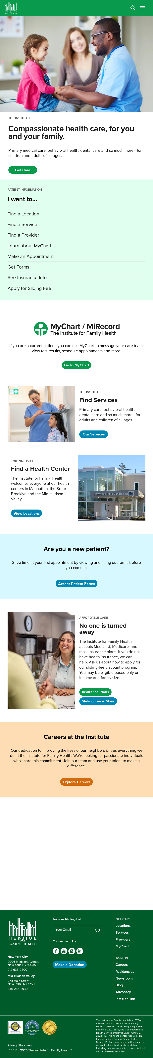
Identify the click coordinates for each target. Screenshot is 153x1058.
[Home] (10, 8)
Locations (123, 925)
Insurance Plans (95, 692)
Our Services (94, 434)
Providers (123, 939)
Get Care (22, 170)
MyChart (122, 946)
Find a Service (22, 224)
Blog (119, 985)
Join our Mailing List (67, 919)
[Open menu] (142, 8)
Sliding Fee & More (98, 701)
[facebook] (56, 953)
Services (122, 932)
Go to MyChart (76, 365)
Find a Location (23, 213)
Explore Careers (76, 782)
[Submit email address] (97, 930)
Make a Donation (69, 964)
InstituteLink (125, 998)
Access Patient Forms (76, 583)
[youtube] (63, 953)
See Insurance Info (27, 277)
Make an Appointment (31, 256)
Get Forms (18, 266)
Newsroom (124, 978)
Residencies (125, 971)
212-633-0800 (17, 969)
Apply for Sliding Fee (29, 288)
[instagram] (71, 953)
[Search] (132, 8)
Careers (122, 964)
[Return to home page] (23, 932)
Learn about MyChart (29, 245)
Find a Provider (23, 234)
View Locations (27, 513)
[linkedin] (79, 953)
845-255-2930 (18, 989)
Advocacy (123, 991)
